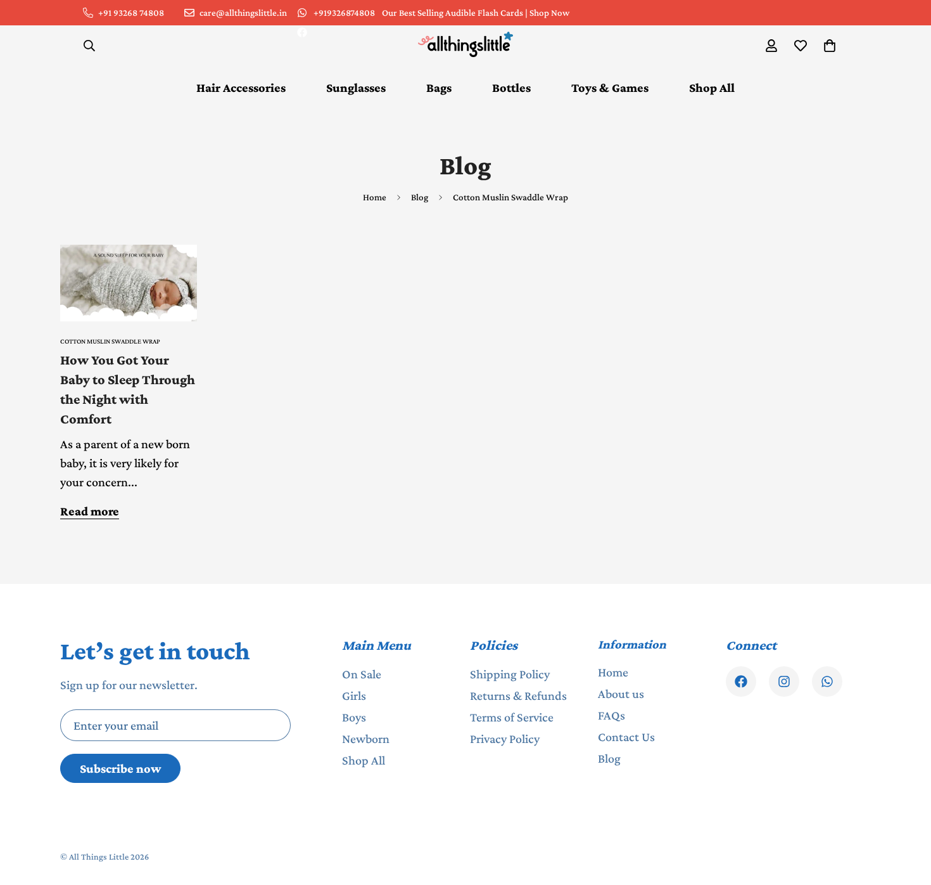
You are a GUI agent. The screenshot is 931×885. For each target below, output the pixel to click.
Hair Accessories (241, 87)
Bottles (511, 87)
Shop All (712, 87)
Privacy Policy (505, 739)
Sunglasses (356, 87)
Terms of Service (512, 717)
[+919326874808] (827, 681)
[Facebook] (302, 32)
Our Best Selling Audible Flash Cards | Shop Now (475, 13)
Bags (439, 87)
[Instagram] (784, 681)
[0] (829, 45)
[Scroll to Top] (906, 815)
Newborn (366, 739)
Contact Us (626, 737)
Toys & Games (610, 87)
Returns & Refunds (518, 695)
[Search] (89, 46)
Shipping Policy (510, 674)
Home (374, 197)
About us (621, 694)
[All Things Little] (465, 45)
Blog (419, 197)
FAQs (611, 715)
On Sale (361, 674)
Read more (89, 511)
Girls (354, 695)
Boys (354, 717)
